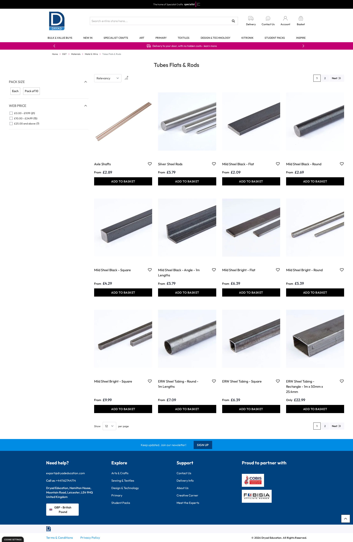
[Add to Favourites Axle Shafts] (150, 164)
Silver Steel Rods (170, 164)
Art (141, 37)
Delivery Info (185, 480)
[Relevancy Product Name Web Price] (108, 78)
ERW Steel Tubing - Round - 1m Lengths (178, 384)
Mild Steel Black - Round (303, 164)
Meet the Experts (188, 503)
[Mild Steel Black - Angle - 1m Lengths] (187, 227)
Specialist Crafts (116, 37)
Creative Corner (187, 495)
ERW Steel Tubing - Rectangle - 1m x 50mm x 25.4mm (304, 386)
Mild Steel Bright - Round (304, 270)
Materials (75, 54)
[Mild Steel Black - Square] (123, 227)
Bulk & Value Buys (60, 37)
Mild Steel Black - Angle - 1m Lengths (179, 272)
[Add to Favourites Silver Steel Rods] (214, 164)
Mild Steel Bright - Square (113, 381)
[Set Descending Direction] (126, 78)
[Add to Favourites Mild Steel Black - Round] (341, 164)
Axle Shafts (102, 164)
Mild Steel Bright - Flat (238, 270)
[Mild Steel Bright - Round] (315, 227)
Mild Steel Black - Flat (238, 164)
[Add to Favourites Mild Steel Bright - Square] (150, 381)
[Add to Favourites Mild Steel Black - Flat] (278, 164)
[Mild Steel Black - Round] (315, 121)
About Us (182, 488)
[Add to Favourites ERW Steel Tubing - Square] (278, 381)
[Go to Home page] (57, 21)
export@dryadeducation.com (65, 473)
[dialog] (13, 539)
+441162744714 (66, 480)
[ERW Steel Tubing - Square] (251, 338)
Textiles (183, 37)
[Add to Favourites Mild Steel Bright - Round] (341, 269)
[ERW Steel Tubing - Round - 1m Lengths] (187, 338)
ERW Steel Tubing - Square (242, 381)
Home (55, 54)
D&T (64, 54)
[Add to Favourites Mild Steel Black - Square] (150, 269)
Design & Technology (215, 37)
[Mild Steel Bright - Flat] (251, 227)
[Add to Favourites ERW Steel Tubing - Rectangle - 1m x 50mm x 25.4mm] (341, 381)
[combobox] (164, 21)
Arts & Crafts (119, 473)
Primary (161, 37)
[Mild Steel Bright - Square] (123, 338)
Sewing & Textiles (122, 480)
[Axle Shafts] (123, 121)
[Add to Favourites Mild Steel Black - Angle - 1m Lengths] (214, 269)
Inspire (301, 37)
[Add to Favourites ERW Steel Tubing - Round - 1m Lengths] (214, 381)
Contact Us (184, 473)
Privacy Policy (90, 537)
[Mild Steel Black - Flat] (251, 121)
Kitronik (247, 37)
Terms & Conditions (59, 537)
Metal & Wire (91, 54)
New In (87, 37)
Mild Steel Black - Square (112, 270)
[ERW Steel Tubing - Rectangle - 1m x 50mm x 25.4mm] (315, 338)
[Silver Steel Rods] (187, 121)
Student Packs (275, 37)
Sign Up (203, 445)
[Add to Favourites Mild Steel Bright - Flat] (278, 269)
